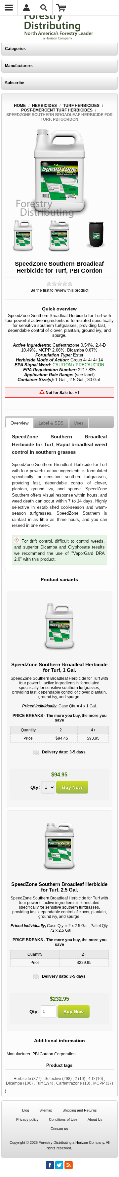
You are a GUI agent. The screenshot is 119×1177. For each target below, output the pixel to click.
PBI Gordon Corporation (54, 1054)
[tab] (19, 423)
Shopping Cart (61, 7)
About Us (95, 1119)
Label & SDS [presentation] (51, 423)
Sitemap (45, 1110)
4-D (91, 1078)
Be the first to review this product (59, 290)
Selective (53, 1078)
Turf (39, 1083)
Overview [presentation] (19, 423)
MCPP (99, 1083)
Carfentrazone (69, 1083)
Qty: (35, 787)
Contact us (59, 1129)
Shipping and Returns (79, 1110)
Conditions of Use (63, 1119)
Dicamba (14, 1083)
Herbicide (22, 1078)
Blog (25, 1110)
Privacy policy (27, 1119)
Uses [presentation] (79, 423)
